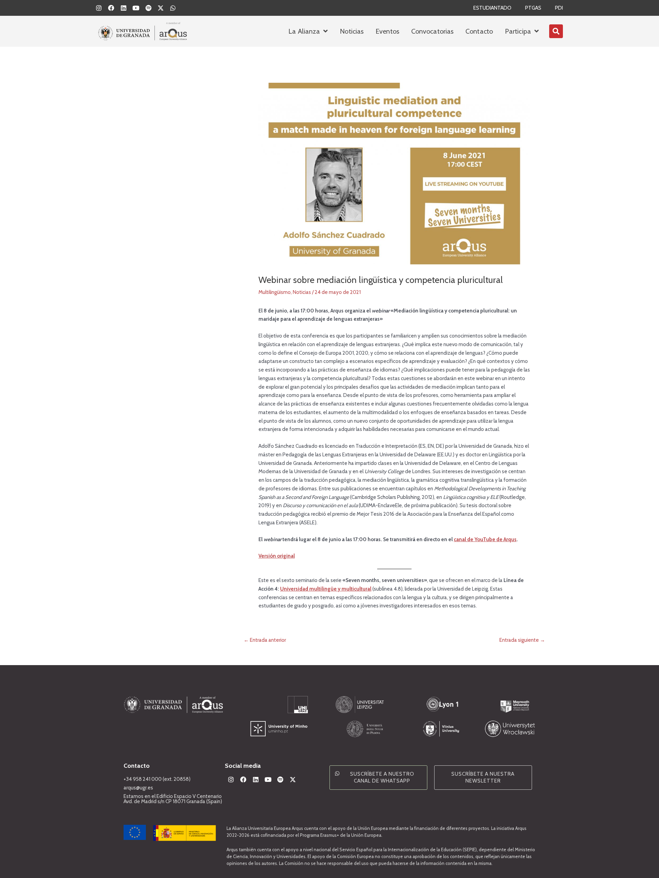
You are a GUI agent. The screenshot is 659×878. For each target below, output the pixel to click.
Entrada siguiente (522, 640)
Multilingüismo (274, 292)
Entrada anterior (265, 640)
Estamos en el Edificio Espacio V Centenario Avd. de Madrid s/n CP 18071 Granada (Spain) (173, 799)
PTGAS (533, 8)
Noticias (351, 31)
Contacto (479, 31)
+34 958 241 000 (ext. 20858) (157, 779)
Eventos (387, 31)
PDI (559, 8)
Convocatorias (432, 31)
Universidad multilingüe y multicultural (325, 589)
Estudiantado (492, 8)
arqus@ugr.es (138, 788)
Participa (518, 31)
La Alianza (304, 31)
